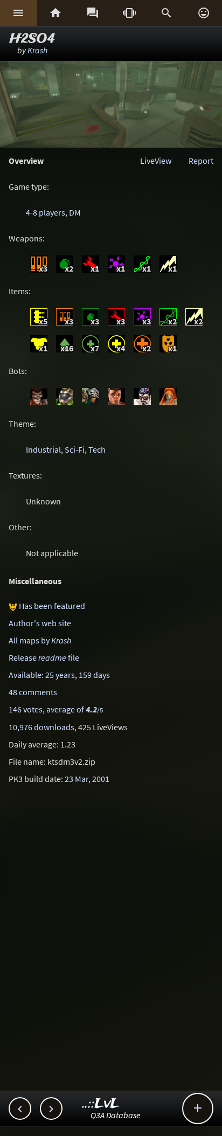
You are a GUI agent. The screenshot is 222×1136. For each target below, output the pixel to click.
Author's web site (40, 623)
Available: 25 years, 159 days (59, 674)
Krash (37, 50)
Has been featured (52, 605)
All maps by (40, 640)
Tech (97, 449)
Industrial (43, 449)
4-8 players (45, 212)
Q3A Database (116, 1115)
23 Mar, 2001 (87, 778)
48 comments (33, 692)
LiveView (155, 160)
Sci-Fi (75, 449)
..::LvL (101, 1104)
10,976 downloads (41, 727)
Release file (44, 657)
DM (75, 212)
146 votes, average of (56, 709)
